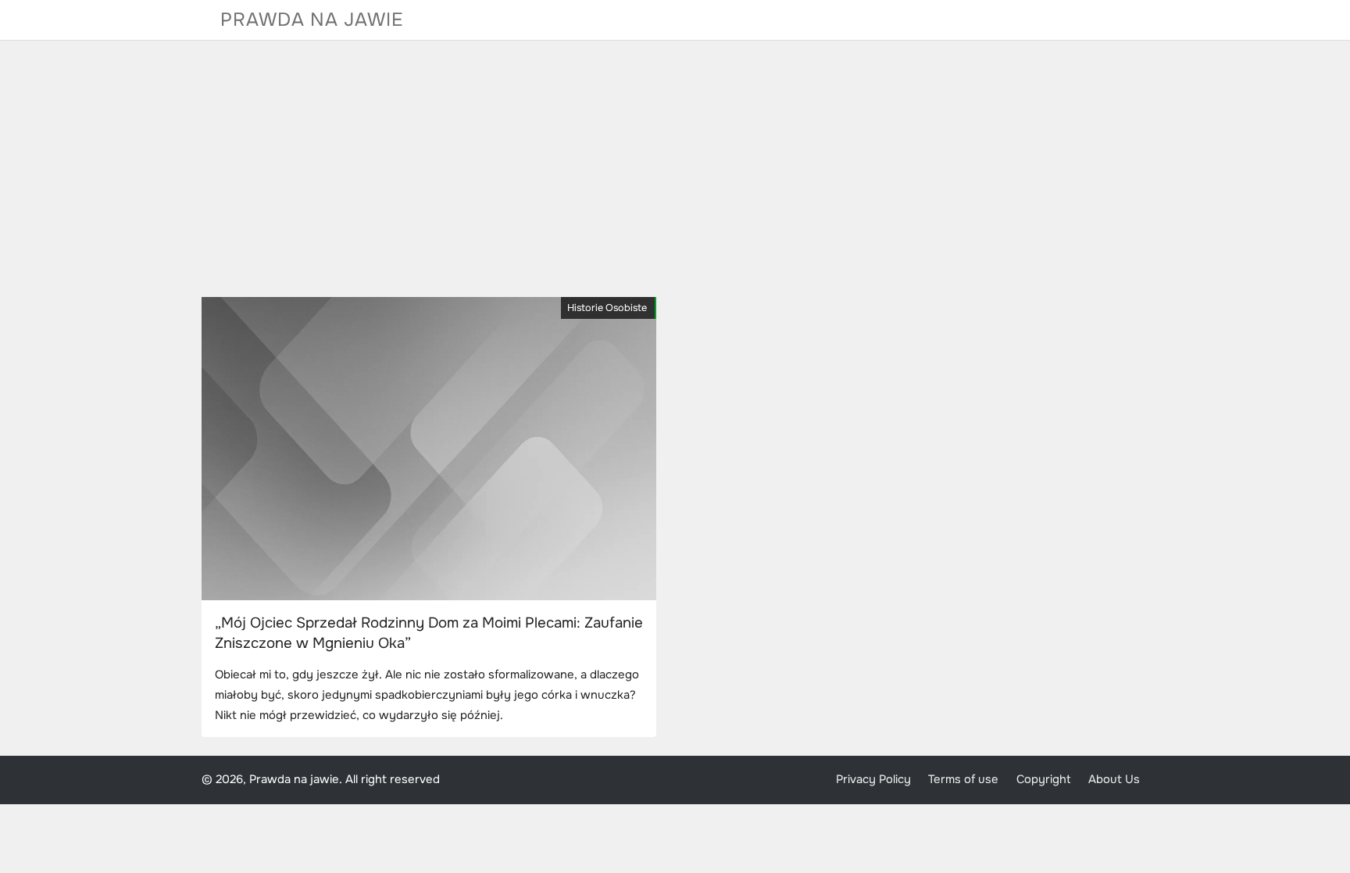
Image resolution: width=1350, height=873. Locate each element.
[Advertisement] (675, 168)
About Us (1114, 779)
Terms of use (963, 779)
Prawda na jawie (312, 19)
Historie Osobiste (607, 308)
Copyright (1043, 779)
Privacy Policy (873, 779)
